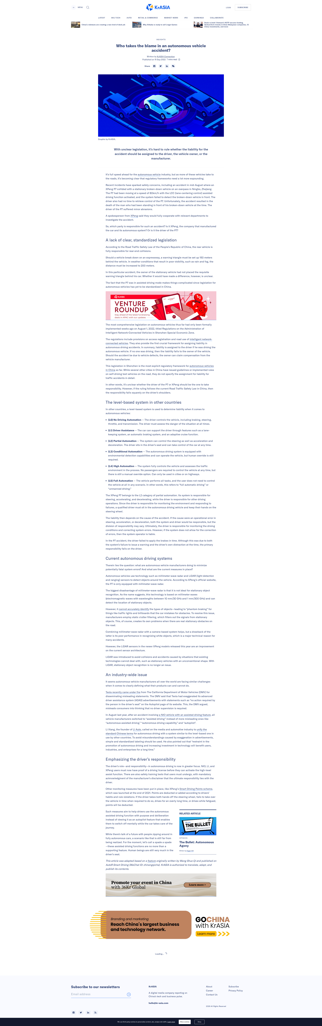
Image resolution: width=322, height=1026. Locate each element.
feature (152, 860)
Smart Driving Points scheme (195, 788)
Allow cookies (184, 1022)
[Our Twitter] (80, 1013)
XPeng (134, 215)
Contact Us (211, 994)
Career (209, 990)
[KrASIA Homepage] (158, 7)
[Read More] (161, 305)
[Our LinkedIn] (88, 1013)
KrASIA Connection (166, 56)
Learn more (171, 1022)
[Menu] (73, 7)
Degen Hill (190, 851)
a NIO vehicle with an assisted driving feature (185, 714)
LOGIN (228, 8)
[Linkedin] (167, 66)
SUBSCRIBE (243, 7)
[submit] (129, 994)
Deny (199, 1022)
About (209, 986)
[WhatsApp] (173, 66)
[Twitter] (161, 66)
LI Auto (137, 729)
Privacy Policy (236, 990)
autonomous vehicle (149, 174)
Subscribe (234, 986)
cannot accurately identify (134, 609)
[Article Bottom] (161, 885)
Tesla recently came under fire (123, 692)
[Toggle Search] (87, 7)
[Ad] (161, 925)
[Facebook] (154, 66)
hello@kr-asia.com (158, 1003)
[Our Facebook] (73, 1013)
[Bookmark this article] (179, 59)
